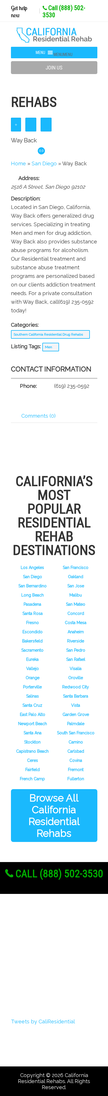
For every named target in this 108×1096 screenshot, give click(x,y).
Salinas (32, 696)
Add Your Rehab (40, 979)
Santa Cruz (32, 705)
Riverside (75, 641)
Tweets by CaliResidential (43, 1021)
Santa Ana (32, 733)
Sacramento (32, 650)
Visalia (76, 668)
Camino (76, 742)
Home (18, 163)
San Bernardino (32, 586)
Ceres (32, 760)
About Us (32, 926)
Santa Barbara (75, 696)
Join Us (54, 68)
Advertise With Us (43, 968)
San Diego (32, 576)
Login (26, 947)
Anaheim (76, 632)
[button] (63, 54)
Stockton (32, 742)
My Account (35, 958)
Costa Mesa (75, 622)
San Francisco (75, 567)
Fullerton (75, 779)
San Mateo (75, 604)
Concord (75, 613)
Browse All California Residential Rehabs (54, 815)
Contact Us (33, 990)
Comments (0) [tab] (38, 416)
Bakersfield (32, 641)
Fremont (76, 769)
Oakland (75, 576)
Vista (75, 705)
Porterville (32, 687)
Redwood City (75, 687)
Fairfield (32, 769)
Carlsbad (75, 751)
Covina (75, 760)
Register (30, 937)
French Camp (32, 779)
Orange (32, 677)
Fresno (32, 622)
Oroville (75, 677)
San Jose (75, 586)
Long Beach (32, 595)
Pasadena (32, 604)
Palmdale (75, 723)
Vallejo (32, 668)
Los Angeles (32, 567)
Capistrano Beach (32, 751)
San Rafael (75, 659)
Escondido (32, 632)
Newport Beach (32, 723)
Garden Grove (75, 714)
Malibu (75, 595)
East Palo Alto (32, 714)
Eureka (32, 659)
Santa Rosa (32, 613)
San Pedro (75, 650)
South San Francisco (75, 733)
